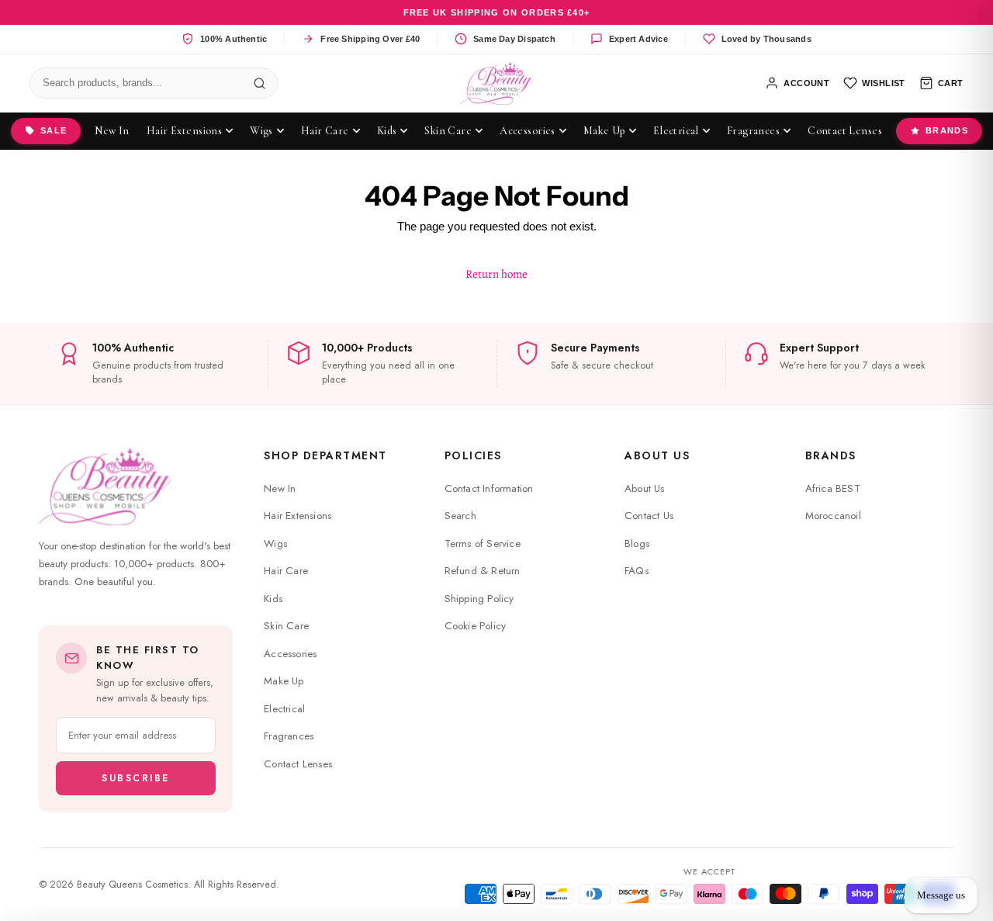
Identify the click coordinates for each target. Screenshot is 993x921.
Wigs (275, 543)
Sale (53, 130)
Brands (947, 130)
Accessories (290, 653)
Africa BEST (832, 488)
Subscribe (136, 778)
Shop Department (325, 455)
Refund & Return (483, 570)
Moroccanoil (833, 515)
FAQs (637, 570)
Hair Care (286, 570)
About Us (657, 455)
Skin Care (286, 625)
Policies (473, 455)
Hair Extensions (297, 515)
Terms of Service (483, 543)
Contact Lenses (298, 764)
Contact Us (649, 515)
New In (280, 488)
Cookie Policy (476, 625)
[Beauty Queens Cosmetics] (497, 83)
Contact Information (489, 488)
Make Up (283, 680)
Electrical (284, 708)
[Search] (259, 83)
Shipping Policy (479, 598)
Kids (273, 598)
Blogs (637, 543)
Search (460, 515)
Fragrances (288, 736)
